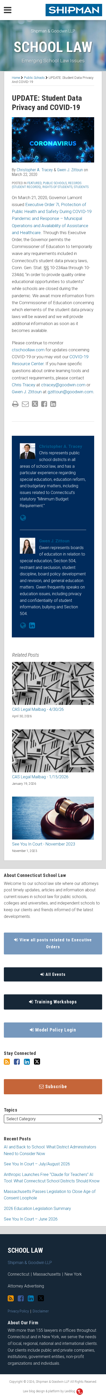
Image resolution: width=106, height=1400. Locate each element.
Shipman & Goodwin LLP (53, 31)
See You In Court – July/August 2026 (37, 1164)
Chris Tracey (23, 384)
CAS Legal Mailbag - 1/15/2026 (40, 776)
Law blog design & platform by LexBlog (49, 1391)
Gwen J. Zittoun (70, 169)
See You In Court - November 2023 (43, 844)
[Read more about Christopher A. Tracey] (23, 518)
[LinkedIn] (27, 1061)
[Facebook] (17, 1061)
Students (81, 187)
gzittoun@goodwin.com (70, 391)
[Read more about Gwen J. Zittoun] (23, 625)
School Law (53, 47)
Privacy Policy (18, 1311)
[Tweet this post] (35, 403)
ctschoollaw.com (28, 349)
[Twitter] (37, 1061)
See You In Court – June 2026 (31, 1219)
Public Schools (34, 78)
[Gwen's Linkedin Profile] (32, 625)
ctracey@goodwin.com (63, 384)
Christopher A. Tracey (35, 169)
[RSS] (7, 1061)
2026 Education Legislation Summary (37, 1208)
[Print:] (15, 404)
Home (16, 78)
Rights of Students (57, 187)
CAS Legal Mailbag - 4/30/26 (38, 709)
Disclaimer (41, 1311)
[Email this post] (25, 403)
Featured (34, 183)
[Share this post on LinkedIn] (53, 403)
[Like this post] (44, 403)
